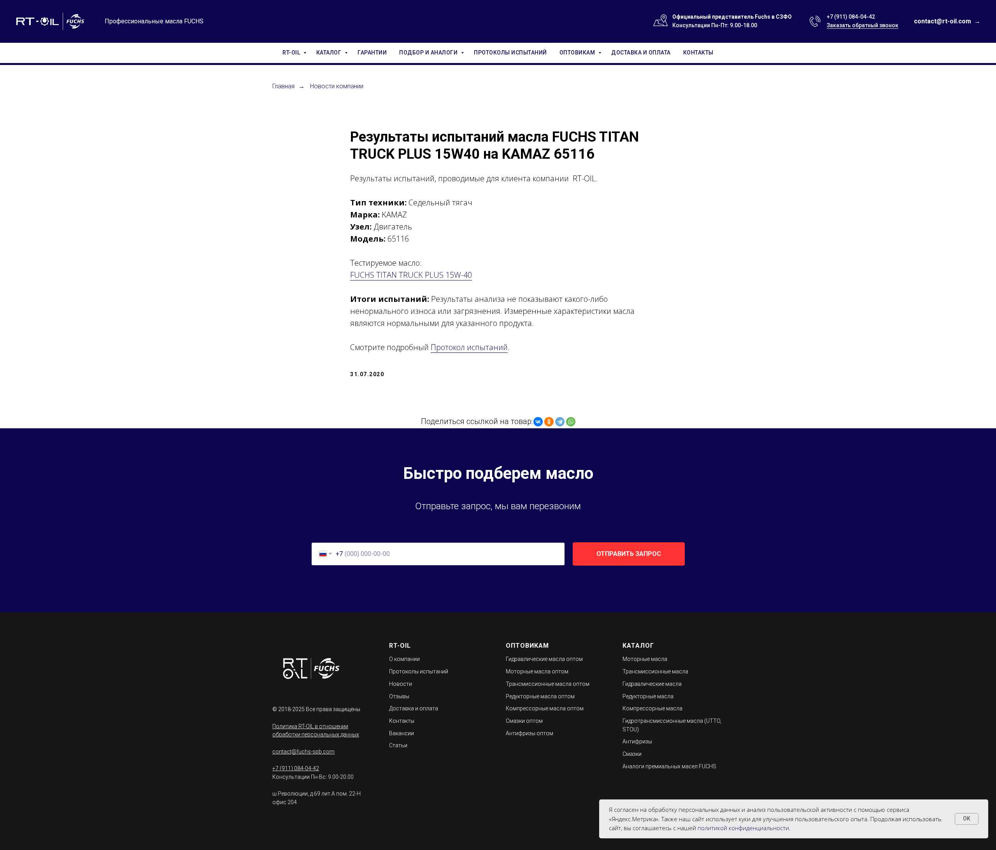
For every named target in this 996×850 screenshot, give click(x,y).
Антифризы (637, 741)
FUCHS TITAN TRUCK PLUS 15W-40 (411, 275)
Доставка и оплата (413, 708)
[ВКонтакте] (538, 421)
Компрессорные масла (652, 708)
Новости (400, 684)
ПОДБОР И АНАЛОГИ (429, 52)
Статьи (398, 745)
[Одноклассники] (549, 421)
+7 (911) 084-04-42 (851, 17)
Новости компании (336, 86)
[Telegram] (560, 421)
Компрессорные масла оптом (545, 708)
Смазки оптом (524, 721)
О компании (404, 659)
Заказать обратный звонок (862, 25)
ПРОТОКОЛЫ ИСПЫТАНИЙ (510, 52)
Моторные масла (644, 659)
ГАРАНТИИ (372, 52)
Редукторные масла (647, 696)
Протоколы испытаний (418, 671)
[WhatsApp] (570, 421)
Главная (283, 86)
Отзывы (399, 696)
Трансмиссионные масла (655, 671)
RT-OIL (292, 52)
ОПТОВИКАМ (577, 52)
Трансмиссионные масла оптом (547, 684)
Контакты (401, 721)
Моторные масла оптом (537, 671)
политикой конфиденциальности (743, 828)
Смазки (632, 754)
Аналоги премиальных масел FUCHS (669, 766)
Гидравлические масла (652, 684)
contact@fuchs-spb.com (303, 751)
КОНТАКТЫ (698, 52)
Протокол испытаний (469, 347)
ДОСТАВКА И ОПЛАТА (641, 52)
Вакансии (401, 733)
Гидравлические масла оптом (544, 659)
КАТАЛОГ (329, 52)
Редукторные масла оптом (540, 696)
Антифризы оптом (529, 733)
